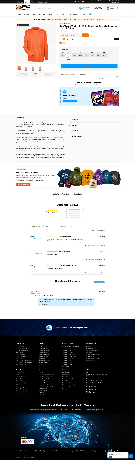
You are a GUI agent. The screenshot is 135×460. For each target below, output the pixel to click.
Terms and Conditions (68, 389)
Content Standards (67, 381)
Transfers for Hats (67, 350)
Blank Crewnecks (43, 356)
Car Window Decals (91, 348)
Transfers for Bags (67, 364)
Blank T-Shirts (43, 346)
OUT (63, 55)
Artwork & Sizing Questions (23, 383)
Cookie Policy (55, 451)
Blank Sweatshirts (44, 354)
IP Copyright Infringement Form (43, 451)
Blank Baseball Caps (44, 360)
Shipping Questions (21, 381)
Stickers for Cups (90, 360)
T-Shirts (19, 14)
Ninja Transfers (30, 457)
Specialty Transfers (21, 352)
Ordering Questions (21, 376)
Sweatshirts (27, 14)
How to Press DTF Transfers (47, 385)
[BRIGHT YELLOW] (64, 43)
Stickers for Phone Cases (92, 358)
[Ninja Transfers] (23, 8)
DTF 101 (41, 372)
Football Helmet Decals (92, 350)
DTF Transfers (83, 14)
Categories (64, 14)
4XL (104, 52)
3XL (98, 52)
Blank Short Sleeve (44, 348)
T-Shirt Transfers (66, 348)
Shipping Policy (20, 387)
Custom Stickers (20, 356)
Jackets (45, 14)
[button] (118, 8)
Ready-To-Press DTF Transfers (70, 346)
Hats (39, 14)
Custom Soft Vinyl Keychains (23, 360)
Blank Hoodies (43, 352)
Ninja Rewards (66, 374)
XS (63, 52)
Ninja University (43, 390)
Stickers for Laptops (91, 356)
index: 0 (18, 63)
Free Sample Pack (21, 364)
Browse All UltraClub (64, 23)
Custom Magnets (20, 358)
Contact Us (65, 376)
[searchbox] (35, 226)
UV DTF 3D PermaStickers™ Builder (25, 397)
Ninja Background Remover (23, 393)
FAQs (17, 374)
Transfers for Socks (67, 358)
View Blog (42, 394)
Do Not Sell (64, 451)
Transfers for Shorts (67, 362)
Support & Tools (73, 14)
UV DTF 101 (42, 383)
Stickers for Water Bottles (93, 354)
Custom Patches (20, 354)
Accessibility (93, 451)
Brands (57, 14)
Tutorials (18, 385)
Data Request (71, 451)
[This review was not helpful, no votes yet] (102, 246)
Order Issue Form (67, 387)
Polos (34, 14)
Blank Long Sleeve (44, 350)
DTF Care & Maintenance (46, 378)
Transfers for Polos (67, 360)
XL (86, 52)
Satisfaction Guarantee (68, 383)
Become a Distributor (68, 378)
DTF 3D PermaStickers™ (22, 350)
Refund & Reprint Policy (68, 385)
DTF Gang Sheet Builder (22, 348)
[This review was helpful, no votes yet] (100, 246)
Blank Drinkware (43, 362)
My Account (65, 372)
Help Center (19, 372)
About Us (41, 392)
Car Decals (88, 346)
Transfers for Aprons (67, 352)
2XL (92, 52)
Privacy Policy (19, 451)
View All (41, 364)
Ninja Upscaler (20, 395)
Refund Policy (19, 389)
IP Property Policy (29, 451)
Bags (51, 14)
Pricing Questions (20, 378)
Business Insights (44, 381)
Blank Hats (42, 358)
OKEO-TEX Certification (82, 451)
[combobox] (51, 226)
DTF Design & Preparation (46, 376)
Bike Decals (89, 352)
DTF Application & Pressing (46, 374)
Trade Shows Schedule (22, 391)
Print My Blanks (22, 184)
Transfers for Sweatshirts (69, 356)
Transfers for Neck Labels (69, 354)
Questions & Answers (67, 281)
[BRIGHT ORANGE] (61, 43)
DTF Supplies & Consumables (24, 362)
